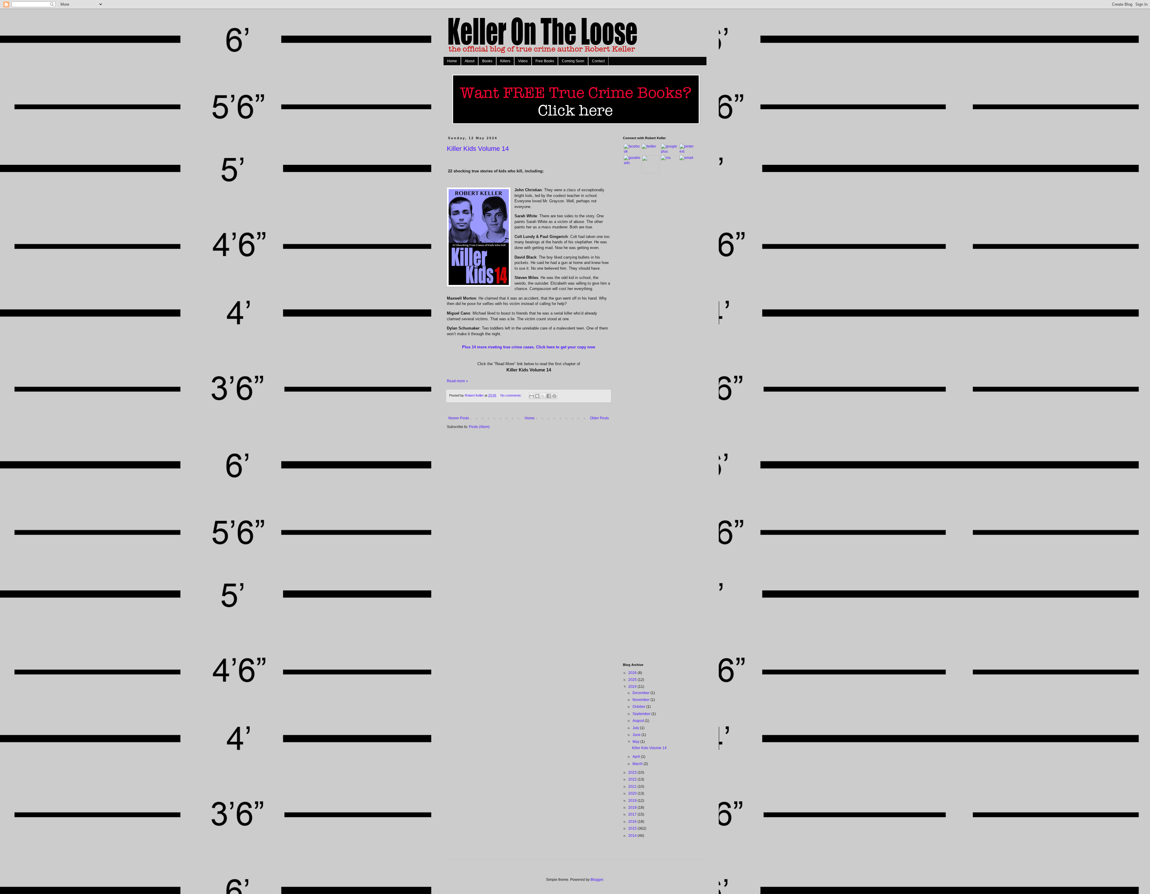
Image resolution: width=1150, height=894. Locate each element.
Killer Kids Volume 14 (478, 148)
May (636, 742)
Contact (598, 61)
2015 (633, 828)
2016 (633, 821)
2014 (633, 836)
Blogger (597, 880)
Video (523, 61)
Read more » (457, 381)
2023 (633, 772)
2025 (633, 680)
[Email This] (532, 396)
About (469, 61)
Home (452, 61)
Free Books (544, 61)
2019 (633, 801)
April (636, 757)
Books (487, 61)
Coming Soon (573, 61)
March (638, 764)
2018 (633, 807)
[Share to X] (543, 396)
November (641, 700)
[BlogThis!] (537, 396)
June (636, 735)
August (638, 721)
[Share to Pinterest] (554, 396)
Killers (505, 61)
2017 (633, 814)
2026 (633, 673)
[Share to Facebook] (549, 396)
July (636, 728)
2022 (633, 779)
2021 (633, 786)
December (641, 693)
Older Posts (599, 418)
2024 (633, 686)
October (639, 707)
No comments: (511, 395)
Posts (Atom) (479, 427)
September (641, 714)
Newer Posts (458, 418)
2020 (633, 793)
